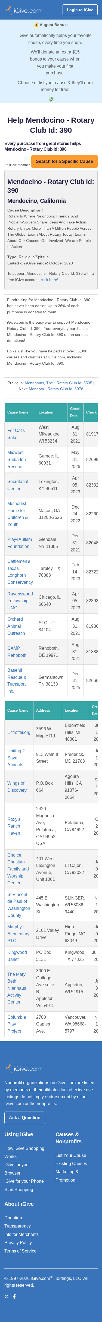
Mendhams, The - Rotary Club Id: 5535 (58, 383)
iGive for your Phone (24, 1181)
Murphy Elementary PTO (18, 934)
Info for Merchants (21, 1234)
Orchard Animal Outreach (16, 626)
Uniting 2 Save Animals (16, 758)
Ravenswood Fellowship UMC (20, 601)
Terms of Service (20, 1251)
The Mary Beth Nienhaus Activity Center (16, 988)
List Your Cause (70, 1155)
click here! (49, 279)
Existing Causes (71, 1163)
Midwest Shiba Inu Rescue (16, 459)
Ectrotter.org (18, 732)
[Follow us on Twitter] (6, 1296)
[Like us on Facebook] (14, 1296)
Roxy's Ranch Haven (13, 826)
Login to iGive (80, 10)
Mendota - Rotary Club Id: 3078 (56, 389)
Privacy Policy (18, 1242)
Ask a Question (25, 1117)
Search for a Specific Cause (64, 161)
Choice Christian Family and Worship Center (18, 869)
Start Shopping (18, 1189)
